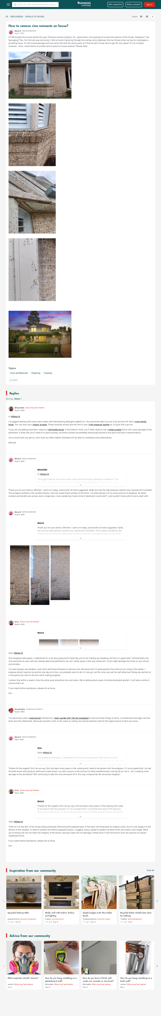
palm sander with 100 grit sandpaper (72, 718)
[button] (11, 32)
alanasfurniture (13, 919)
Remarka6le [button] (20, 709)
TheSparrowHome (90, 919)
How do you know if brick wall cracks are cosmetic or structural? (98, 979)
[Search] (15, 4)
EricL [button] (17, 622)
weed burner (35, 718)
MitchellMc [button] (19, 408)
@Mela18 (15, 416)
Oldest (17, 399)
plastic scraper (40, 424)
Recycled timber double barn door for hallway (136, 914)
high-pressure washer (99, 424)
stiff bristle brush (56, 429)
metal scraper (114, 429)
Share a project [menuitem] (134, 4)
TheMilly (123, 919)
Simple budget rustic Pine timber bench (97, 914)
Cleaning (48, 373)
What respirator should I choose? (23, 977)
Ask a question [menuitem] (115, 4)
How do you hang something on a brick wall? (136, 979)
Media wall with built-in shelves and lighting (59, 914)
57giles (48, 919)
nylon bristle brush (90, 482)
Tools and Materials (19, 373)
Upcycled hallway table (18, 912)
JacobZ (11, 984)
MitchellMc (49, 984)
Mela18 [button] (18, 31)
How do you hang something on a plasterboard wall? (61, 979)
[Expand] (80, 485)
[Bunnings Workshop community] (84, 4)
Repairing (36, 373)
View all (150, 870)
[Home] (7, 17)
